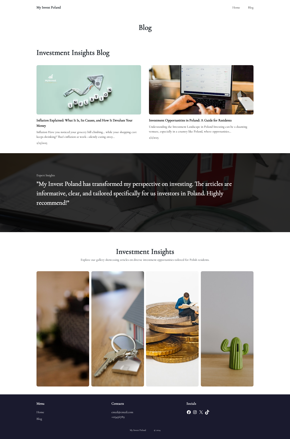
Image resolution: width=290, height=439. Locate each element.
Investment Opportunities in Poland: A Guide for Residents (190, 120)
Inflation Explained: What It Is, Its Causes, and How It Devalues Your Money (84, 123)
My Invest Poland (48, 7)
